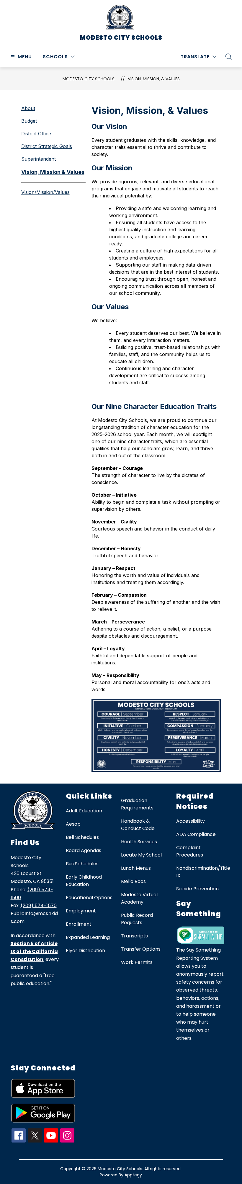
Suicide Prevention (197, 888)
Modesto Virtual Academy (139, 898)
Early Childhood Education (84, 881)
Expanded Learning (88, 937)
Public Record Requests (137, 919)
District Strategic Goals (46, 146)
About (28, 108)
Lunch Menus (136, 868)
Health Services (139, 841)
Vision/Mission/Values (45, 192)
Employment (81, 910)
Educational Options (89, 897)
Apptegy (133, 1175)
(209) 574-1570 (39, 905)
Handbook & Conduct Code (138, 825)
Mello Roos (133, 881)
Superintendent (38, 159)
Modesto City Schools (89, 79)
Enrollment (78, 924)
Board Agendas (83, 850)
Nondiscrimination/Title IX (203, 872)
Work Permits (137, 962)
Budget (29, 121)
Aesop (73, 824)
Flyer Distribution (85, 950)
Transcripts (134, 935)
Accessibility (190, 821)
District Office (36, 134)
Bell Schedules (82, 837)
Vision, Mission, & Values (154, 79)
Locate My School (141, 855)
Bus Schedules (82, 863)
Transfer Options (141, 949)
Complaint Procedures (189, 851)
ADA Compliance (196, 834)
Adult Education (84, 810)
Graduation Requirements (137, 804)
